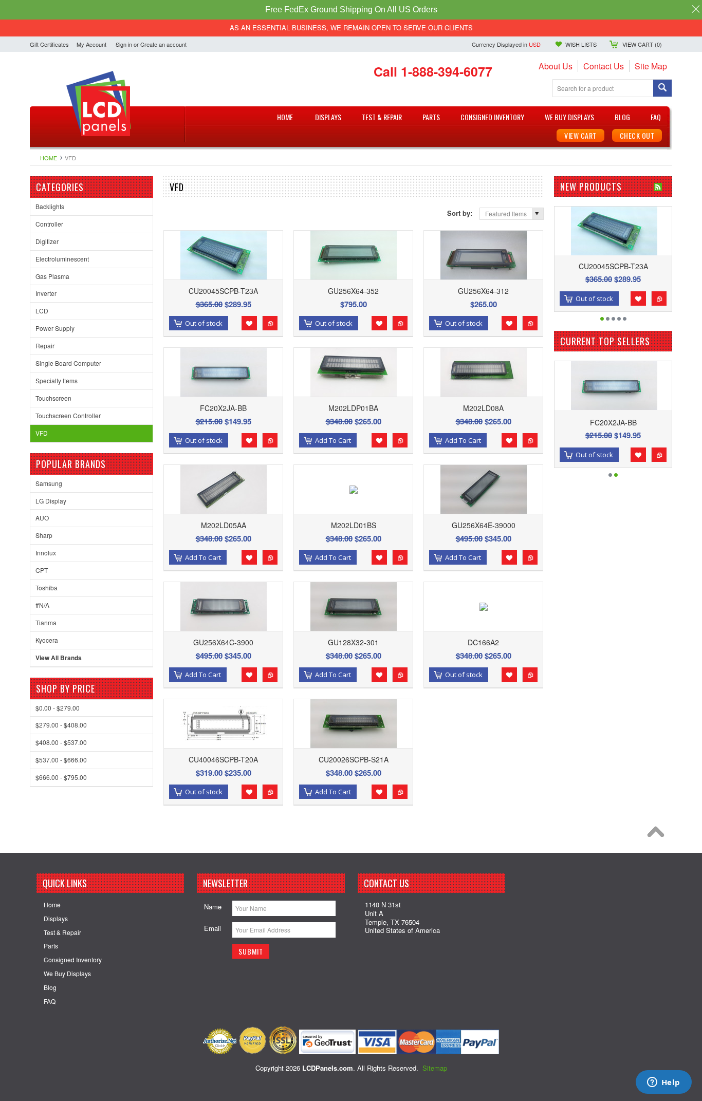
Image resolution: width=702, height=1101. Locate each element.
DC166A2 (483, 642)
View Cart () (642, 44)
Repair (44, 345)
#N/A (42, 605)
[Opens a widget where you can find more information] (663, 1083)
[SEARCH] (662, 89)
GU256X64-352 (353, 291)
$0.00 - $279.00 (57, 707)
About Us (555, 66)
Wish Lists (581, 44)
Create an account (163, 44)
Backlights (49, 206)
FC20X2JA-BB (223, 408)
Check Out (637, 135)
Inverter (46, 293)
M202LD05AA (223, 525)
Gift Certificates (49, 44)
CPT (41, 570)
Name (212, 906)
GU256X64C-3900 (223, 642)
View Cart (580, 135)
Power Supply (55, 328)
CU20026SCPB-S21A (354, 759)
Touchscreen (53, 398)
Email (212, 928)
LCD (41, 310)
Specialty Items (56, 380)
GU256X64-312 (483, 291)
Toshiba (46, 587)
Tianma (46, 622)
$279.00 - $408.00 (61, 724)
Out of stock (204, 323)
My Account (91, 44)
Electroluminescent (62, 258)
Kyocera (46, 640)
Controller (49, 223)
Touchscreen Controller (68, 415)
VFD (41, 432)
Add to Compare (270, 323)
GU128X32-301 (353, 642)
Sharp (43, 535)
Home (48, 158)
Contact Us (603, 66)
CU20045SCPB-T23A (223, 291)
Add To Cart (333, 440)
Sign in (124, 44)
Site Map (651, 66)
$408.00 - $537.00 (61, 742)
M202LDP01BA (353, 408)
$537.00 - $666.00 (61, 759)
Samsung (48, 483)
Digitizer (47, 241)
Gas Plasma (52, 276)
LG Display (50, 500)
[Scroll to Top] (658, 834)
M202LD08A (483, 408)
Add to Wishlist (249, 323)
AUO (42, 517)
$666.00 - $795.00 (61, 777)
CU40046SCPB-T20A (223, 759)
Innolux (45, 552)
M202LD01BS (353, 525)
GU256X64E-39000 (483, 525)
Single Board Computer (68, 363)
